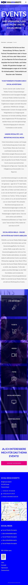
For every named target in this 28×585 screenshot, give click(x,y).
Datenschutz (5, 570)
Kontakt (3, 565)
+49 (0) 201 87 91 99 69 (9, 493)
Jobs (2, 562)
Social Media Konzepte (9, 530)
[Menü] (25, 2)
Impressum (4, 568)
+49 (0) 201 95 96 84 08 (8, 490)
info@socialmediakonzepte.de (10, 496)
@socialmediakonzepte (9, 533)
